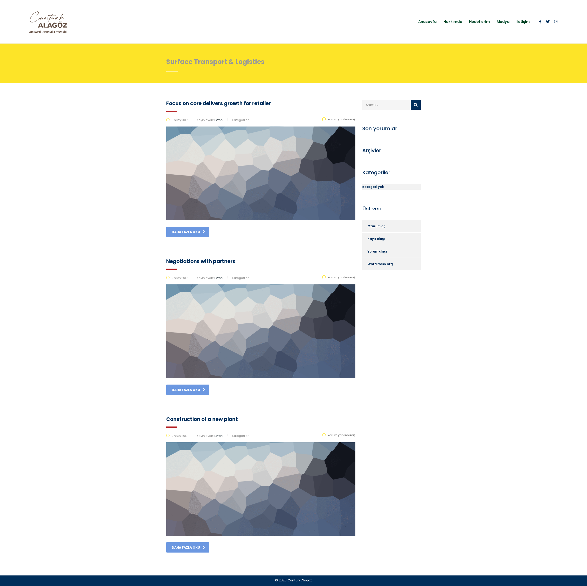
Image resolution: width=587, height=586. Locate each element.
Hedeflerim (479, 21)
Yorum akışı (377, 251)
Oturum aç (377, 226)
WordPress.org (380, 264)
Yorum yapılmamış (341, 119)
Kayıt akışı (376, 239)
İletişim (523, 21)
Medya (503, 21)
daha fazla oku (186, 232)
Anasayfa (427, 21)
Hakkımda (452, 21)
